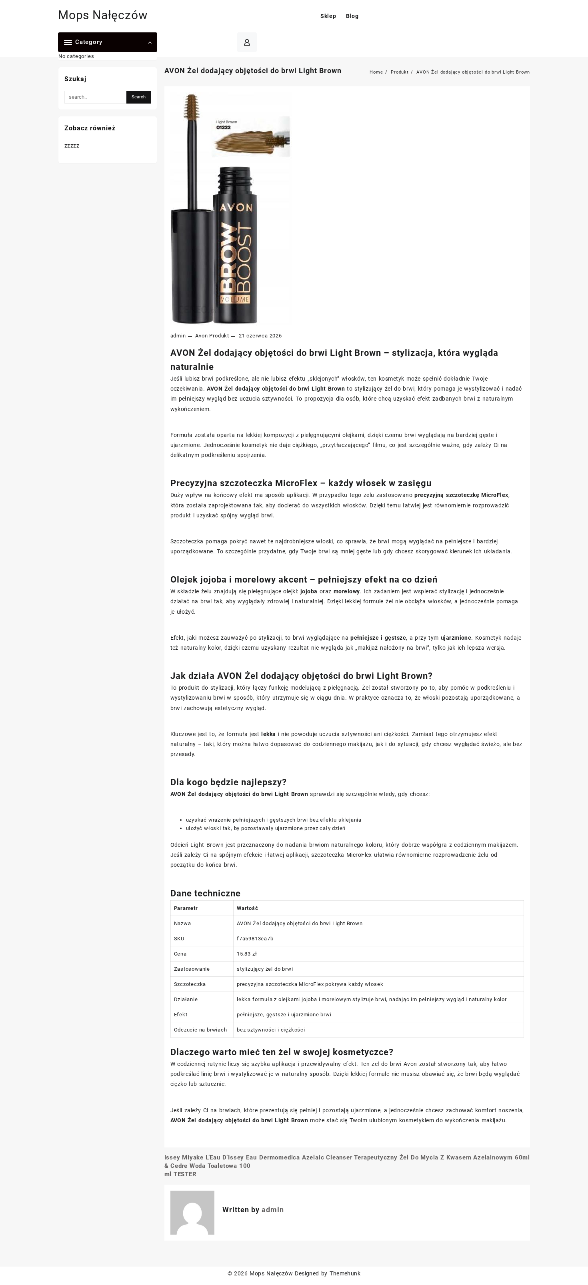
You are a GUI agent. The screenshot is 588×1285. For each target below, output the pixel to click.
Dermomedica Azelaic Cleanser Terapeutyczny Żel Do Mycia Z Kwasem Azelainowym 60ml (394, 1157)
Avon (201, 336)
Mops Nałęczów (103, 15)
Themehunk (345, 1273)
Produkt (219, 336)
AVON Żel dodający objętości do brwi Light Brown (253, 70)
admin (178, 336)
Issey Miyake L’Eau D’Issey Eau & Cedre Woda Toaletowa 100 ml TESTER (210, 1166)
